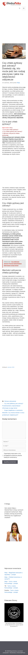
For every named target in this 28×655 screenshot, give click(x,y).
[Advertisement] (14, 29)
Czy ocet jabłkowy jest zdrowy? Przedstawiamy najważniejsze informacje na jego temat (12, 406)
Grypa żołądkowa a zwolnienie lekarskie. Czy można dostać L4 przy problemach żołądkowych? (13, 413)
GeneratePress (21, 652)
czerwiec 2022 (10, 367)
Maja (5, 572)
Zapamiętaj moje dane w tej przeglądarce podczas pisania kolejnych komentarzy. (13, 455)
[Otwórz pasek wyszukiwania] (20, 8)
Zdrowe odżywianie (10, 401)
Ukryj (10, 127)
